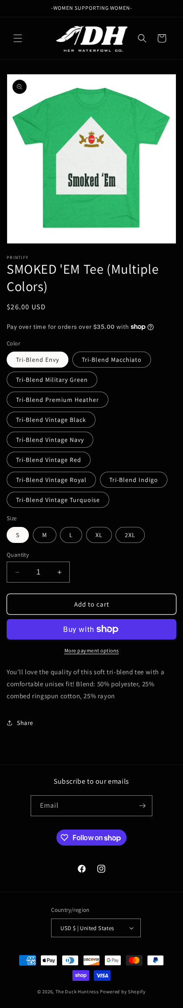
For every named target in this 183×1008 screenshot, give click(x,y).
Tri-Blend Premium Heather (57, 400)
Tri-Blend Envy (37, 360)
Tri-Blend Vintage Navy (50, 440)
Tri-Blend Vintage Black (51, 420)
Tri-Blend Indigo (133, 480)
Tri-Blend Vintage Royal (51, 480)
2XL (130, 535)
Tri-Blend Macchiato (112, 360)
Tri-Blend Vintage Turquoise (58, 500)
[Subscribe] (142, 805)
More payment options (91, 650)
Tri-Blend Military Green (52, 380)
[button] (18, 38)
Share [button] (25, 723)
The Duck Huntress (77, 991)
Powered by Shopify (123, 991)
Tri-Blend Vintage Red (48, 460)
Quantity (18, 555)
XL (99, 535)
